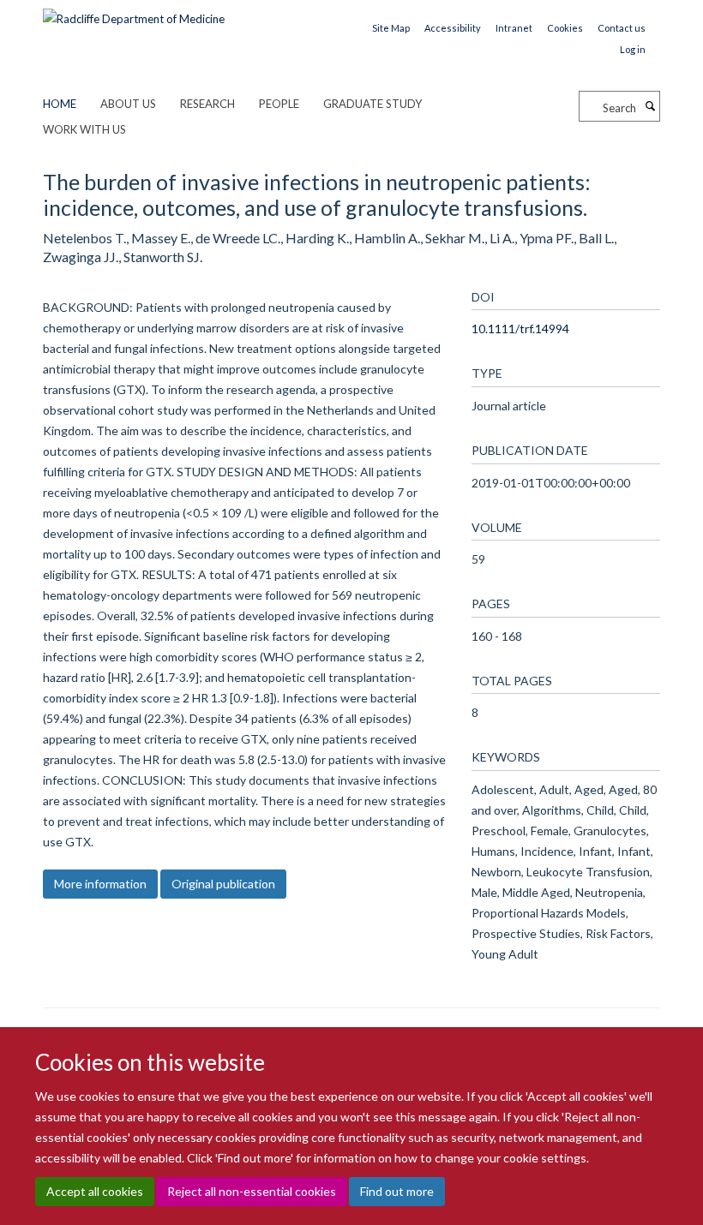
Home (59, 104)
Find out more (397, 1191)
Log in (633, 49)
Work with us (84, 129)
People (279, 104)
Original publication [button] (223, 883)
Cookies (565, 27)
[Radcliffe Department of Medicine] (134, 13)
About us (128, 104)
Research (207, 104)
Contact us (622, 27)
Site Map (391, 27)
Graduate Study (372, 104)
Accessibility (452, 27)
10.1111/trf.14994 (520, 328)
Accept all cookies (94, 1191)
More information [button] (100, 883)
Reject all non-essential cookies (251, 1191)
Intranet (514, 27)
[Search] (649, 106)
